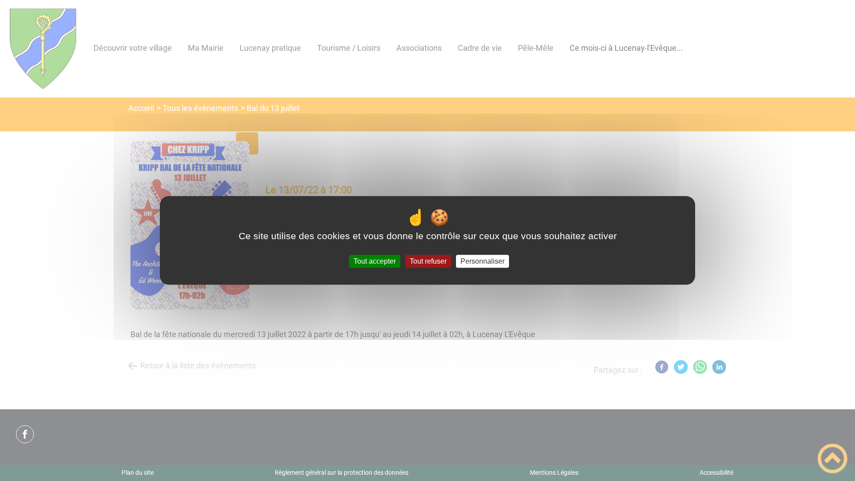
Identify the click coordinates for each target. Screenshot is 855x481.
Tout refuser (428, 261)
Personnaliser (482, 261)
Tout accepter (375, 261)
